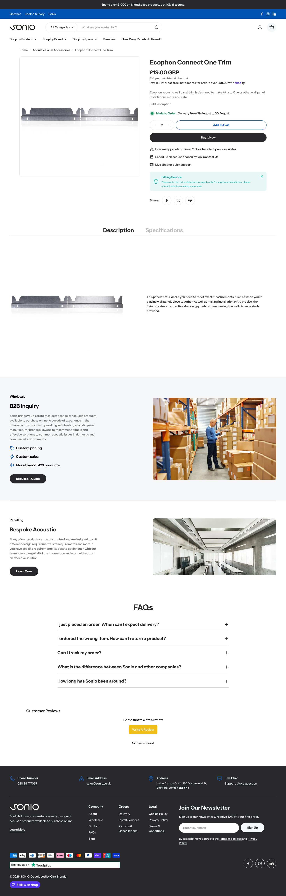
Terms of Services (230, 838)
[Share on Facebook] (166, 200)
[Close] (262, 176)
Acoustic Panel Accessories (51, 50)
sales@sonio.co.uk (99, 783)
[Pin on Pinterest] (190, 200)
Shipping (155, 78)
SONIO (24, 876)
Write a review (143, 729)
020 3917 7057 (27, 783)
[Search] (156, 27)
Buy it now (208, 137)
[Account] (260, 27)
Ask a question (247, 783)
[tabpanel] (143, 304)
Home (23, 50)
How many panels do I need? (195, 149)
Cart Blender (59, 876)
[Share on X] (178, 200)
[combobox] (104, 27)
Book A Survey (35, 14)
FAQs (52, 14)
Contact (15, 14)
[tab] (118, 231)
